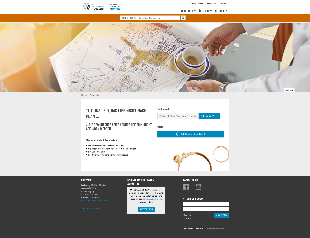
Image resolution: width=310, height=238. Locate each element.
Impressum (223, 3)
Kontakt (201, 3)
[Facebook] (186, 187)
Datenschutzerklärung (152, 198)
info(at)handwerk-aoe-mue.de (94, 200)
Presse (193, 3)
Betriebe (220, 11)
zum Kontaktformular (90, 208)
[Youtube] (199, 187)
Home (84, 95)
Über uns (203, 11)
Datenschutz (211, 3)
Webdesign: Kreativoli (215, 228)
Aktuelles (187, 11)
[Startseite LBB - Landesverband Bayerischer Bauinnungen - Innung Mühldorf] (103, 7)
